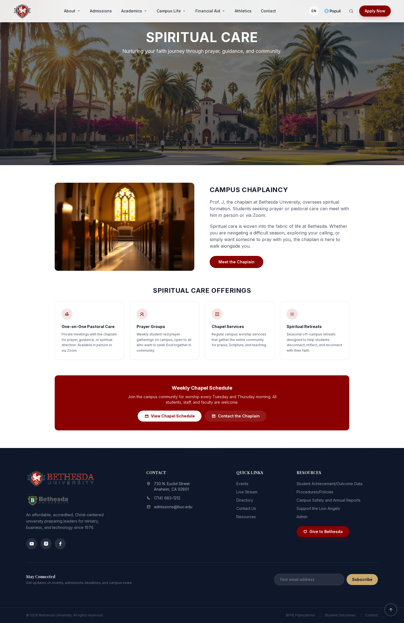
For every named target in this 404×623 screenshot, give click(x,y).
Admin (302, 516)
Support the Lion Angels (318, 508)
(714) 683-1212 (167, 498)
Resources (246, 516)
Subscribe (362, 579)
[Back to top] (391, 610)
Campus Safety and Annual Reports (329, 500)
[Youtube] (31, 543)
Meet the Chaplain (236, 261)
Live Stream (247, 492)
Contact (268, 11)
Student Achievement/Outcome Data (330, 483)
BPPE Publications (300, 615)
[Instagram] (45, 543)
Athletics (243, 11)
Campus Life (169, 11)
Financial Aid (207, 11)
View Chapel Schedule (173, 416)
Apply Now (375, 11)
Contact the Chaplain (239, 416)
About (69, 11)
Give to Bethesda (326, 531)
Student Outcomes (340, 615)
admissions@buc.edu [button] (173, 506)
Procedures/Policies (315, 492)
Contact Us (246, 508)
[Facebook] (60, 543)
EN (313, 11)
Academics (131, 11)
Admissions (101, 11)
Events (242, 483)
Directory (244, 500)
